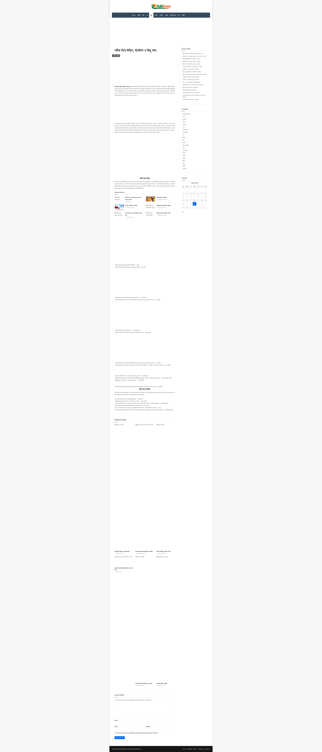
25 (191, 203)
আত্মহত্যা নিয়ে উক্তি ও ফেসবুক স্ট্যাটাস (122, 551)
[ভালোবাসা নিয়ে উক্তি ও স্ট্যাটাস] (119, 207)
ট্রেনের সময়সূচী (186, 145)
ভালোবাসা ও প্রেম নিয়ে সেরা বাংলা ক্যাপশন (191, 79)
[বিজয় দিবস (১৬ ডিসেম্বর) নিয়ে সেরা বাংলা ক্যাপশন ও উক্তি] (119, 199)
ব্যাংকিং (156, 15)
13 (198, 197)
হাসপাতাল (161, 15)
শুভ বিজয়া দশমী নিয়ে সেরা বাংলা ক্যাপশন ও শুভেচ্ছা (192, 66)
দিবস (183, 147)
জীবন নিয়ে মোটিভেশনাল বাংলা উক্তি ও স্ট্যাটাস (192, 71)
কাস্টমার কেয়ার (173, 15)
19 (194, 200)
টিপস (143, 15)
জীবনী (184, 137)
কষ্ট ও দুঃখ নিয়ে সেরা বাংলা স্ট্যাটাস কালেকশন (191, 82)
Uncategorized (187, 114)
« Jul (183, 211)
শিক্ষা (179, 15)
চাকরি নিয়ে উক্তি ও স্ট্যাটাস (161, 683)
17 (187, 200)
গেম (147, 15)
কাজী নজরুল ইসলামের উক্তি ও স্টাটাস (163, 213)
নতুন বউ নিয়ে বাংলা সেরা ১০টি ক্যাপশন (190, 87)
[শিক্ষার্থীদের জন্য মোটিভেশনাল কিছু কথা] (150, 207)
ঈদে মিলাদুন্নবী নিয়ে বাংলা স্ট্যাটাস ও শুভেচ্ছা (191, 58)
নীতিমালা (194, 749)
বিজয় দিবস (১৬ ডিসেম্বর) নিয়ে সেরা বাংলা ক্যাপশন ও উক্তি (194, 56)
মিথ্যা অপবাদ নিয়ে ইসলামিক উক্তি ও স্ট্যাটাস (144, 551)
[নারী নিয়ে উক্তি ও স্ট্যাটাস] (150, 198)
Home (133, 15)
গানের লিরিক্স (185, 132)
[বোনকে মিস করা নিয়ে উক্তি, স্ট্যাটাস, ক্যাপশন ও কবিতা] (124, 561)
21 (202, 200)
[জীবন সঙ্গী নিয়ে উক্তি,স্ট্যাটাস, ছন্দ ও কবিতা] (145, 619)
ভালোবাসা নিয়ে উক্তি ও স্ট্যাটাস (131, 205)
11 (190, 197)
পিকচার (184, 155)
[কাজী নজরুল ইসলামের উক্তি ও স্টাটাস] (150, 214)
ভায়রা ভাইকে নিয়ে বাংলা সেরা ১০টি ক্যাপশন (191, 92)
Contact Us (201, 749)
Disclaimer (189, 749)
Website (148, 726)
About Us (207, 749)
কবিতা (184, 127)
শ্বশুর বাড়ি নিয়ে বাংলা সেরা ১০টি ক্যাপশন (191, 99)
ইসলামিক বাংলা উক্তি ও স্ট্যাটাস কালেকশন (191, 77)
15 (205, 197)
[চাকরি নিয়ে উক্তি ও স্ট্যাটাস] (165, 619)
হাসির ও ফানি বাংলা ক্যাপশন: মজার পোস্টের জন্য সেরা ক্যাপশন (195, 74)
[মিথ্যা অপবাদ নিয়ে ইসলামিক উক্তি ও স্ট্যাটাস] (145, 487)
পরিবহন (166, 15)
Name (117, 720)
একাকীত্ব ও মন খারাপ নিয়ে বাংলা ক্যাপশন (191, 69)
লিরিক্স (184, 160)
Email (116, 726)
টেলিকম (139, 15)
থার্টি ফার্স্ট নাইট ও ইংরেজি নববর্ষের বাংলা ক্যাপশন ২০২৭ (193, 53)
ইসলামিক (184, 119)
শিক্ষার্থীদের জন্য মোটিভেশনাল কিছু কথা (163, 205)
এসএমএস (184, 124)
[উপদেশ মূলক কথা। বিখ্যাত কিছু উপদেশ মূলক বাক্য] (119, 214)
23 (183, 203)
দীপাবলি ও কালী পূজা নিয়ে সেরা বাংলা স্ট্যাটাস (191, 64)
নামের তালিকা (185, 150)
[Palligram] (161, 6)
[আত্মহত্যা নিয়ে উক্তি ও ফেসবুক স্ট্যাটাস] (124, 487)
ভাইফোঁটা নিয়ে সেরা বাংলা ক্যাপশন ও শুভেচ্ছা (191, 61)
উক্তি (151, 15)
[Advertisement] (161, 31)
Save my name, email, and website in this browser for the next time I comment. (137, 733)
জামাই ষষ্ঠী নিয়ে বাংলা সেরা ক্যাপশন (189, 90)
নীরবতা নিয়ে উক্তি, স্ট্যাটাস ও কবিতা (163, 551)
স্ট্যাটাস (183, 15)
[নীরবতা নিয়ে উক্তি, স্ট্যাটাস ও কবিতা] (165, 487)
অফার (184, 116)
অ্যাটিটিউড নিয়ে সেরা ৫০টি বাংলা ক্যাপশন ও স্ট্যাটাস (193, 84)
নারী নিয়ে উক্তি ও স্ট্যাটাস (161, 197)
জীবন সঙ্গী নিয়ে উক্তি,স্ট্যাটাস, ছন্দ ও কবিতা (144, 683)
